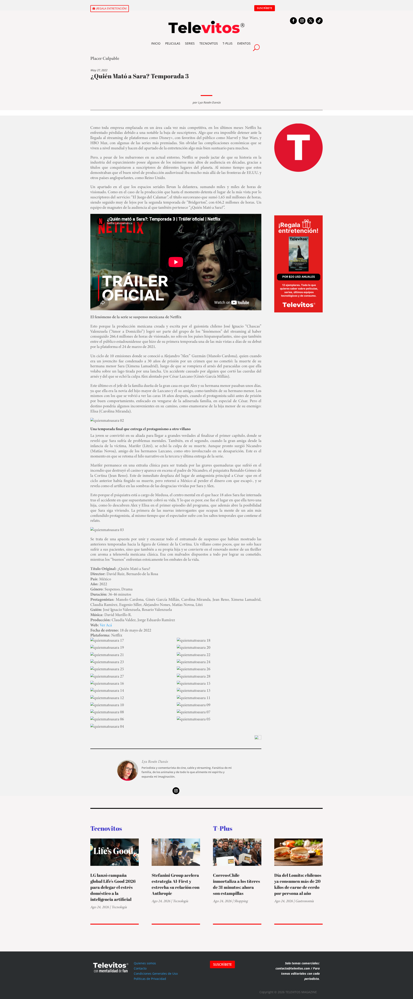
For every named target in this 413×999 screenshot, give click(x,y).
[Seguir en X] (310, 20)
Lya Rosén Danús (209, 102)
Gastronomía (304, 901)
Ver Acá (106, 625)
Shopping (241, 901)
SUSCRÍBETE (264, 8)
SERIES (190, 43)
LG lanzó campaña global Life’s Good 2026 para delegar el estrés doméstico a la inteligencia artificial (113, 887)
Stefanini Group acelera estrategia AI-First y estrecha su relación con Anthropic (175, 884)
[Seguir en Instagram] (302, 20)
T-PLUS (228, 43)
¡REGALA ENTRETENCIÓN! (111, 8)
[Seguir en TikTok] (319, 20)
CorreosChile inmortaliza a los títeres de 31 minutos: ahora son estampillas (236, 884)
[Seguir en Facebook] (293, 20)
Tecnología (119, 907)
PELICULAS (172, 43)
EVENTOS (244, 43)
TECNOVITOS (208, 43)
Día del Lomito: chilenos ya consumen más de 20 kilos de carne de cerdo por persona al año (297, 884)
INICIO (155, 43)
